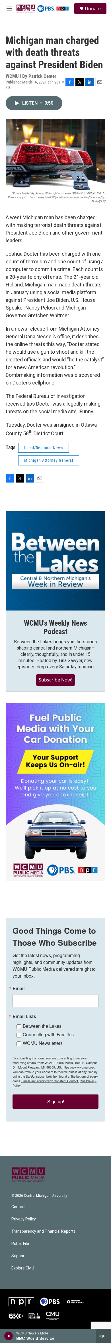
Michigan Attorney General (48, 460)
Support (18, 1256)
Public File (20, 1244)
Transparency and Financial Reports (43, 1231)
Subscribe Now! (55, 680)
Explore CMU (22, 1268)
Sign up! (55, 1101)
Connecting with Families (48, 1034)
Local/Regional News (43, 447)
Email (18, 988)
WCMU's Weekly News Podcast (55, 627)
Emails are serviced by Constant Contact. (50, 1081)
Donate (93, 8)
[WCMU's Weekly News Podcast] (55, 561)
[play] (8, 1336)
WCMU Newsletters (43, 1043)
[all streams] (103, 1336)
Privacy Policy (23, 1219)
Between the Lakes (42, 1026)
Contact (18, 1207)
